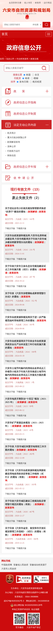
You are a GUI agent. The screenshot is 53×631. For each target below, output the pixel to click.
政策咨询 (9, 245)
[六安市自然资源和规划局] (26, 11)
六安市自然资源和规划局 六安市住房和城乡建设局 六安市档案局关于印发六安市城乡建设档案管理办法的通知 (25, 238)
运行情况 (48, 3)
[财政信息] (48, 156)
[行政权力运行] (48, 151)
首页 (5, 34)
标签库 (38, 3)
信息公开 (10, 59)
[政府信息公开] (27, 48)
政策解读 (32, 211)
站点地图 (35, 609)
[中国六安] (27, 16)
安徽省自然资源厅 (38, 565)
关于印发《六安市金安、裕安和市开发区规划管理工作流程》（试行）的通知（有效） (25, 531)
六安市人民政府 (8, 568)
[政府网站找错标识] (24, 579)
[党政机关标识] (9, 579)
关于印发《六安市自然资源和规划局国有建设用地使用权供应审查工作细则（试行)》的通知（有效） (25, 473)
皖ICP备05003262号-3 (14, 601)
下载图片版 (21, 228)
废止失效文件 (26, 198)
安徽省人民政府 (20, 565)
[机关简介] (48, 133)
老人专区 (28, 3)
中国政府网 (6, 565)
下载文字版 (10, 228)
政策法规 (34, 59)
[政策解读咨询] (48, 142)
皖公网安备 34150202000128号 (28, 605)
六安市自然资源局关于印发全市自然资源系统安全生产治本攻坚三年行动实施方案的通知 (25, 344)
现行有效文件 (25, 189)
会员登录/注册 (15, 3)
